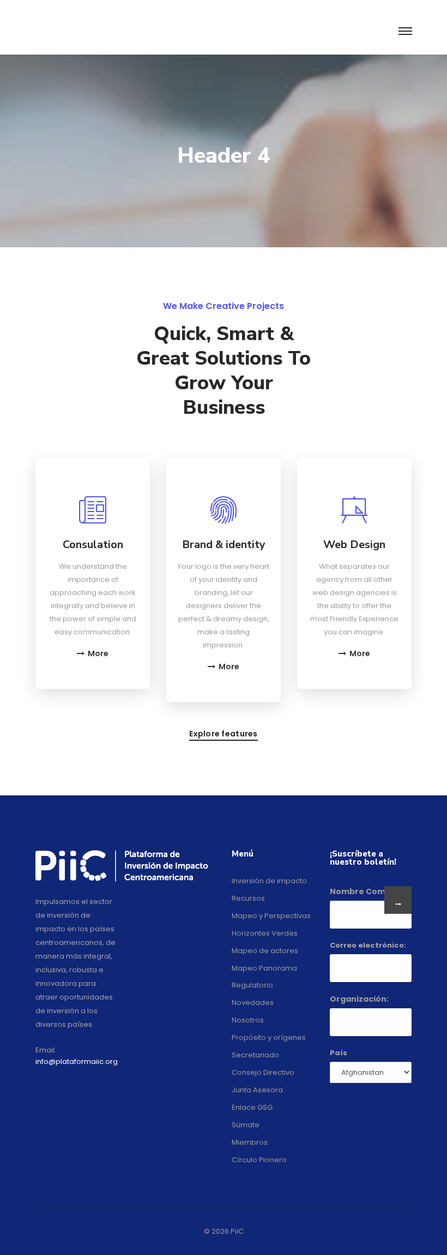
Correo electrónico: (368, 945)
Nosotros (248, 1020)
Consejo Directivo (263, 1072)
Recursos (248, 898)
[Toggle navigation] (405, 31)
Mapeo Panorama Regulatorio (264, 976)
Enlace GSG (252, 1107)
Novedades (253, 1002)
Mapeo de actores (265, 950)
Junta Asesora (257, 1090)
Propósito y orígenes (269, 1037)
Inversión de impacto (269, 881)
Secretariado (255, 1055)
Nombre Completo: (370, 891)
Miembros (250, 1142)
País (338, 1053)
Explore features (223, 734)
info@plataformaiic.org (76, 1061)
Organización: (359, 999)
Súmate (245, 1125)
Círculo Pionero (259, 1160)
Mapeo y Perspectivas (271, 916)
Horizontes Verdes (265, 933)
